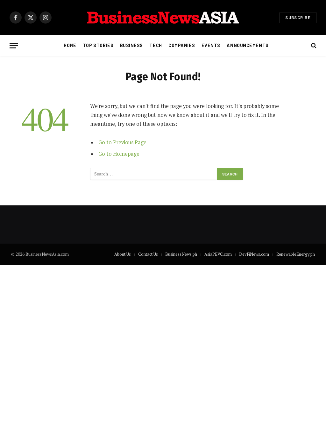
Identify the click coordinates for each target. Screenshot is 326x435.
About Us (122, 254)
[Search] (313, 46)
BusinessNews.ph (181, 254)
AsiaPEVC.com (218, 254)
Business (131, 45)
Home (70, 45)
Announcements (247, 45)
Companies (181, 45)
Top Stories (98, 45)
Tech (155, 45)
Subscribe (298, 17)
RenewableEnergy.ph (295, 254)
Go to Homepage (118, 153)
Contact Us (148, 254)
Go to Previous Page (122, 142)
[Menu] (14, 46)
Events (211, 45)
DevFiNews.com (254, 254)
